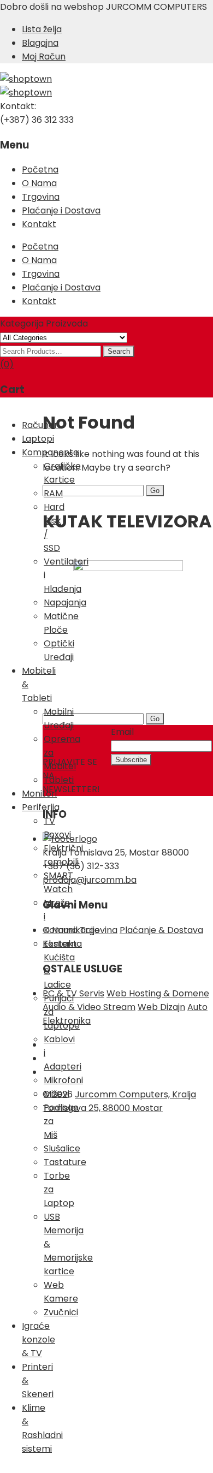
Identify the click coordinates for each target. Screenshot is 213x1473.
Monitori (39, 793)
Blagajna (40, 43)
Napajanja (65, 602)
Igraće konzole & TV (38, 1339)
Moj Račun (44, 56)
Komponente (50, 452)
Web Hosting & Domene (157, 993)
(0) (7, 364)
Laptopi (38, 438)
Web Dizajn (161, 1007)
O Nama (39, 183)
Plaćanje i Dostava (61, 210)
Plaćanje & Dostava (161, 930)
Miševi (56, 1094)
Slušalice (62, 1148)
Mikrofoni (63, 1080)
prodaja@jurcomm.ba (90, 880)
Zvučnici (61, 1312)
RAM (53, 493)
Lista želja (42, 29)
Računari (41, 425)
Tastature (65, 1162)
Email (122, 732)
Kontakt (39, 224)
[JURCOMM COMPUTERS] (26, 79)
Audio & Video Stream (89, 1007)
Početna (40, 169)
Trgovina (41, 197)
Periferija (41, 807)
